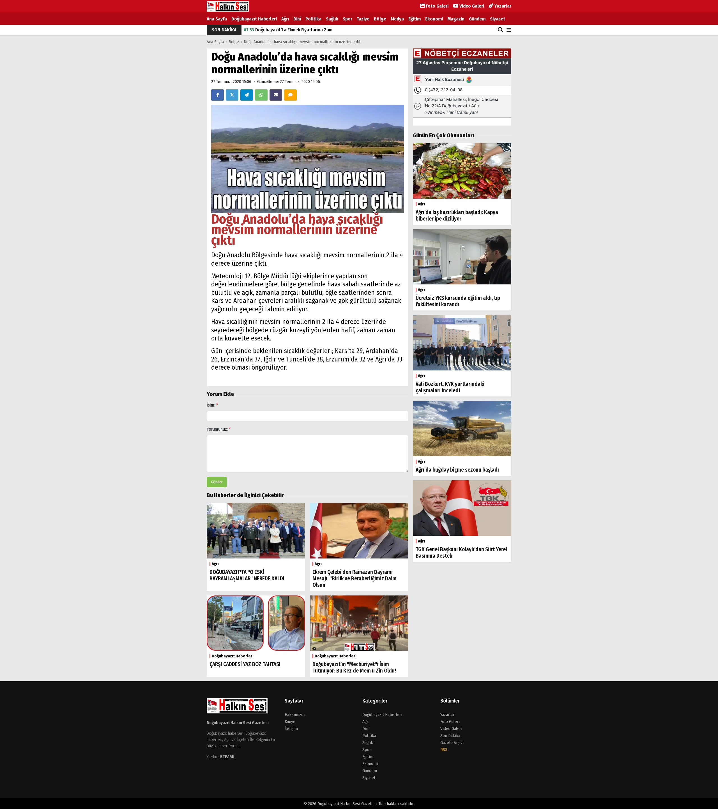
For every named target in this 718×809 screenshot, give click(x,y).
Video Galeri (471, 6)
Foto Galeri (436, 6)
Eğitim (414, 19)
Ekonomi (434, 19)
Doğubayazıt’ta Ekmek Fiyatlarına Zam (288, 27)
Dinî (297, 19)
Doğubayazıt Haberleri (254, 19)
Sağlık (332, 19)
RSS (443, 749)
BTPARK (227, 756)
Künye (290, 721)
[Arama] (500, 30)
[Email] (276, 95)
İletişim (291, 728)
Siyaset (497, 19)
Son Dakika (450, 735)
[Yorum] (290, 95)
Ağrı (285, 19)
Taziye (363, 19)
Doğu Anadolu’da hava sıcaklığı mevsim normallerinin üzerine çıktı (303, 41)
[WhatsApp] (261, 95)
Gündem (477, 19)
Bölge (380, 19)
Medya (397, 19)
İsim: (212, 405)
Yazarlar (502, 6)
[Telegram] (246, 95)
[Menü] (509, 30)
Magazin (455, 19)
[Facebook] (217, 95)
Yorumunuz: (219, 429)
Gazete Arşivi (452, 742)
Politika (313, 19)
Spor (347, 19)
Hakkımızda (295, 714)
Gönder (217, 482)
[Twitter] (232, 95)
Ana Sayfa (217, 19)
